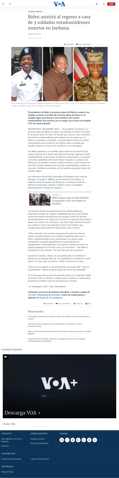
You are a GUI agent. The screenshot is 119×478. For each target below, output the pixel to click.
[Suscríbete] (89, 440)
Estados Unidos (35, 12)
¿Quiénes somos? (37, 439)
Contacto (5, 446)
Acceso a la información (11, 459)
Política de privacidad (39, 443)
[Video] (96, 4)
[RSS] (78, 440)
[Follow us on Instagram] (95, 440)
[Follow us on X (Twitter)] (67, 440)
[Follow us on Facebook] (62, 440)
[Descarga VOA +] (59, 386)
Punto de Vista (7, 472)
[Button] (68, 44)
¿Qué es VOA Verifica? (40, 459)
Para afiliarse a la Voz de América (11, 440)
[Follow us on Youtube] (73, 440)
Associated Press (34, 34)
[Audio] (103, 4)
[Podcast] (84, 440)
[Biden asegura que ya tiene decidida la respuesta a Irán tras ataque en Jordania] (39, 200)
